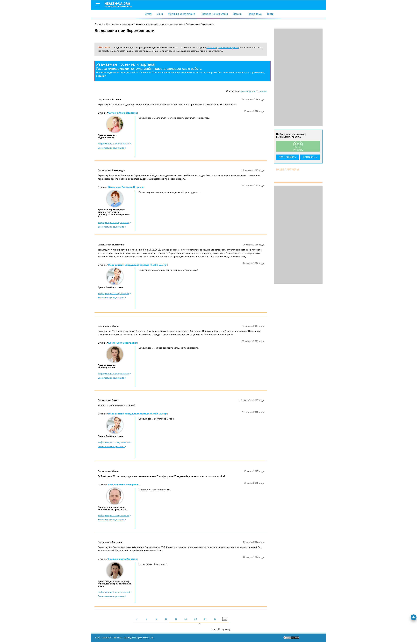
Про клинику (287, 157)
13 (195, 619)
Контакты (309, 157)
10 (166, 619)
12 (185, 619)
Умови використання (105, 637)
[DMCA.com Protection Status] (291, 638)
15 (215, 619)
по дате (263, 91)
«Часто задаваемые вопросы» (222, 47)
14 (205, 619)
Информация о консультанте (113, 143)
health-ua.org (118, 4)
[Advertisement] (298, 77)
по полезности (248, 91)
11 (176, 619)
